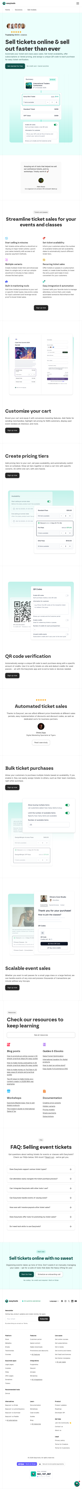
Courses (8, 1354)
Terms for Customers (62, 1448)
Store (7, 1339)
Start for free (26, 1274)
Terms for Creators (61, 1444)
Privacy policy (60, 1440)
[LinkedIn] (72, 1301)
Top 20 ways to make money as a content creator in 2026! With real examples (20, 1081)
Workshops (34, 1409)
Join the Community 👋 (63, 1423)
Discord (32, 1368)
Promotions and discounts (39, 1350)
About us (58, 1430)
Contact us (59, 1426)
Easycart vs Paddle (12, 1416)
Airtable (33, 1372)
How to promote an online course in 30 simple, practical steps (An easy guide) (22, 1057)
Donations (8, 1379)
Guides (32, 1416)
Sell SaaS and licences (63, 1354)
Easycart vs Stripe (11, 1405)
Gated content (35, 1343)
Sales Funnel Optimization (53, 1056)
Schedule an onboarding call (49, 1274)
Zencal (7, 1393)
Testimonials (9, 1350)
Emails (7, 1347)
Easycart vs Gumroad (12, 1413)
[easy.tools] (9, 3)
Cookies (8, 1368)
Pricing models (49, 1110)
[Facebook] (62, 1301)
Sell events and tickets (63, 1350)
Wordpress (33, 1376)
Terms (25, 1323)
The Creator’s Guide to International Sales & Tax (21, 1110)
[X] (69, 1301)
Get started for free (15, 66)
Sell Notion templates (62, 1358)
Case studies (34, 1413)
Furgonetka (34, 1364)
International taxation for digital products (55, 1060)
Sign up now (41, 308)
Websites (8, 1343)
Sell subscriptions (61, 1343)
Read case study (41, 743)
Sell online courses (61, 1339)
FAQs (7, 1372)
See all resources (41, 1035)
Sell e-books (59, 1347)
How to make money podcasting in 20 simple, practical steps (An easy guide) (22, 1064)
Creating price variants (52, 1103)
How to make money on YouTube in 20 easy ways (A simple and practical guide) (22, 1072)
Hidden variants (49, 1106)
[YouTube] (76, 1301)
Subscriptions (48, 1116)
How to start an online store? (54, 1065)
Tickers (7, 1383)
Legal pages (9, 1364)
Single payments (49, 1113)
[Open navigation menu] (77, 3)
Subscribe (44, 1319)
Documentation (35, 1405)
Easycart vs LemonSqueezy (15, 1409)
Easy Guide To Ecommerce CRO (55, 1069)
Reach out (49, 1157)
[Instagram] (65, 1301)
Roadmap (58, 1409)
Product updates (61, 1405)
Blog (31, 1420)
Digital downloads (36, 1347)
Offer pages (9, 1376)
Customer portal (36, 1339)
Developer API (60, 1413)
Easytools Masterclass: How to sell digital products (21, 1104)
